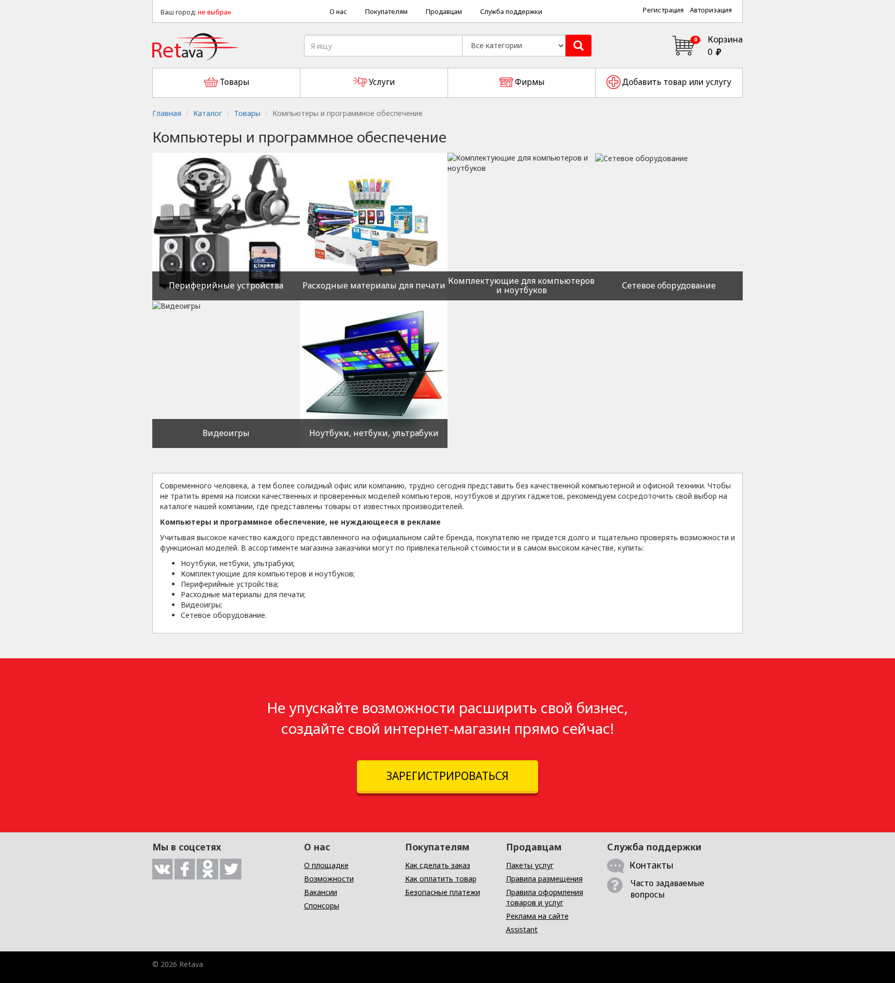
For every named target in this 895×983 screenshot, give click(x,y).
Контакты (651, 865)
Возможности (329, 879)
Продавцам (444, 11)
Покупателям (386, 11)
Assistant (522, 929)
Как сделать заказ (437, 865)
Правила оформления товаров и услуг (544, 897)
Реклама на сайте (537, 916)
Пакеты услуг (530, 865)
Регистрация (663, 10)
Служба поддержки (511, 11)
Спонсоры (321, 905)
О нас (338, 11)
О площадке (326, 865)
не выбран (214, 12)
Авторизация (711, 10)
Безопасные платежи (442, 892)
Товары (247, 113)
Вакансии (320, 892)
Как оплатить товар (441, 879)
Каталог (207, 113)
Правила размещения (544, 879)
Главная (166, 113)
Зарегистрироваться (447, 776)
